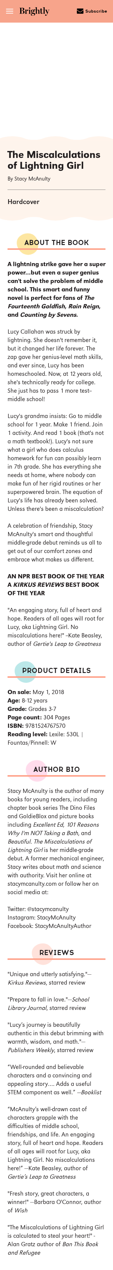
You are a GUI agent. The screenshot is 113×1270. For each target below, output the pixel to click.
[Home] (36, 12)
